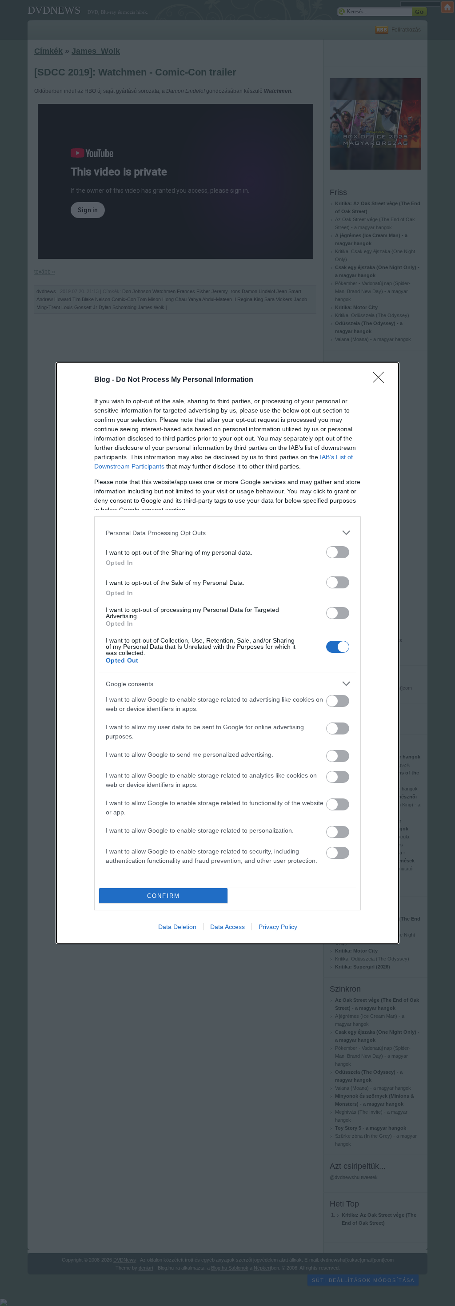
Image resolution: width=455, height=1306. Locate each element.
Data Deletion (177, 926)
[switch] (337, 552)
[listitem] (227, 532)
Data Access (227, 926)
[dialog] (227, 653)
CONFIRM (163, 896)
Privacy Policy (278, 926)
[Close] (381, 380)
